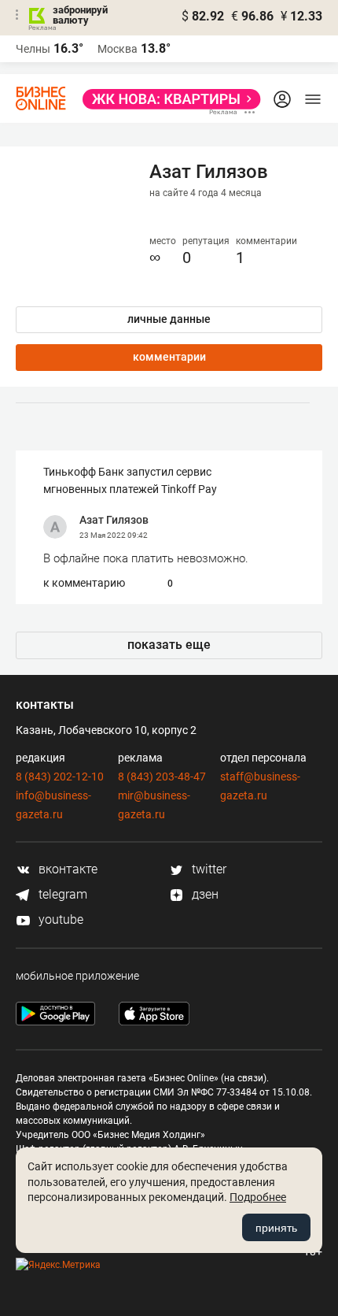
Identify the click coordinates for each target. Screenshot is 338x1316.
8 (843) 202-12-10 (60, 776)
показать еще (169, 644)
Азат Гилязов (114, 519)
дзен (204, 894)
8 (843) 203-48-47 (162, 776)
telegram (61, 894)
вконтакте (66, 869)
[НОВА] (167, 99)
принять (276, 1227)
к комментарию (84, 582)
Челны (33, 49)
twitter (207, 869)
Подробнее (258, 1197)
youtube (59, 919)
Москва (117, 49)
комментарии (169, 356)
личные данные (169, 319)
